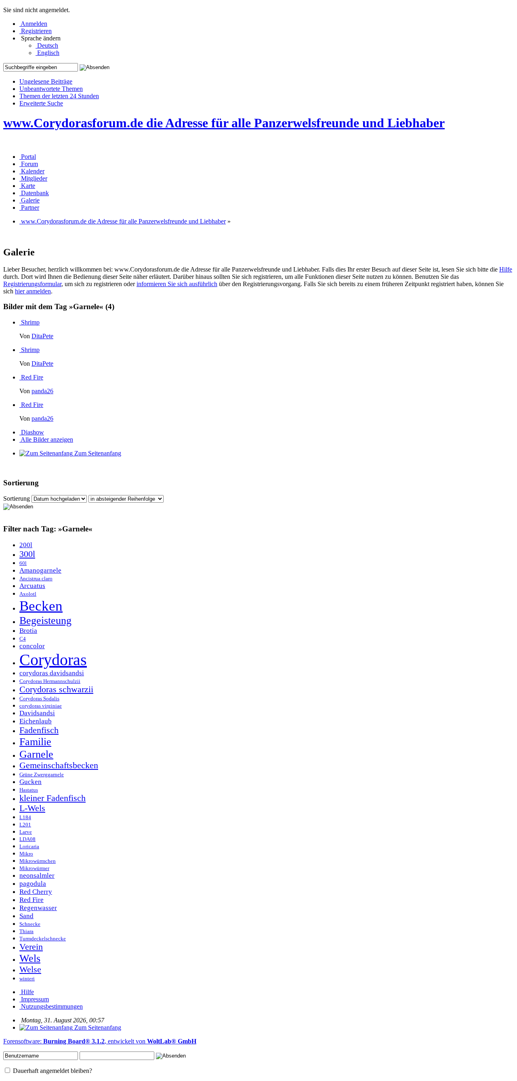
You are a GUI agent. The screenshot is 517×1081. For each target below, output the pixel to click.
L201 (25, 825)
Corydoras (53, 660)
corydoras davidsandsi (51, 673)
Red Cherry (35, 892)
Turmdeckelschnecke (42, 939)
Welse (30, 969)
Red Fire (31, 900)
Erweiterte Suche (41, 103)
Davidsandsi (37, 713)
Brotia (28, 630)
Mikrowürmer (34, 868)
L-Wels (32, 808)
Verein (31, 947)
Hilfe (505, 269)
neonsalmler (37, 875)
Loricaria (29, 846)
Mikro (26, 854)
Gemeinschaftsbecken (58, 765)
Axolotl (27, 594)
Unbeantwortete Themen (51, 88)
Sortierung (16, 498)
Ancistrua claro (36, 579)
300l (27, 554)
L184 (25, 817)
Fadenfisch (39, 730)
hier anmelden (33, 291)
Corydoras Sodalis (39, 699)
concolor (32, 646)
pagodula (32, 883)
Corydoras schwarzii (56, 689)
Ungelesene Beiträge (45, 81)
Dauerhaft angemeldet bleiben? (51, 1070)
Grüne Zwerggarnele (41, 775)
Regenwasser (38, 908)
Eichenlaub (35, 721)
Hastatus (28, 790)
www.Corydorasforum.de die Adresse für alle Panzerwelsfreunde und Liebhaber (224, 123)
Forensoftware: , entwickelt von (99, 1041)
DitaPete (42, 336)
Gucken (30, 782)
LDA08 (27, 839)
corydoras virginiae (40, 706)
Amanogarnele (40, 570)
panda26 (42, 391)
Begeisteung (45, 620)
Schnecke (29, 924)
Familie (35, 741)
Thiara (26, 931)
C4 (22, 639)
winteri (27, 979)
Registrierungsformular (32, 283)
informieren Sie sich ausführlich (177, 283)
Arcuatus (32, 586)
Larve (25, 832)
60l (23, 563)
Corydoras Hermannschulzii (49, 681)
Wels (29, 958)
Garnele (36, 754)
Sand (26, 916)
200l (25, 545)
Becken (41, 606)
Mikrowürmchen (37, 861)
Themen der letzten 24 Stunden (59, 96)
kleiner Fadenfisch (52, 798)
